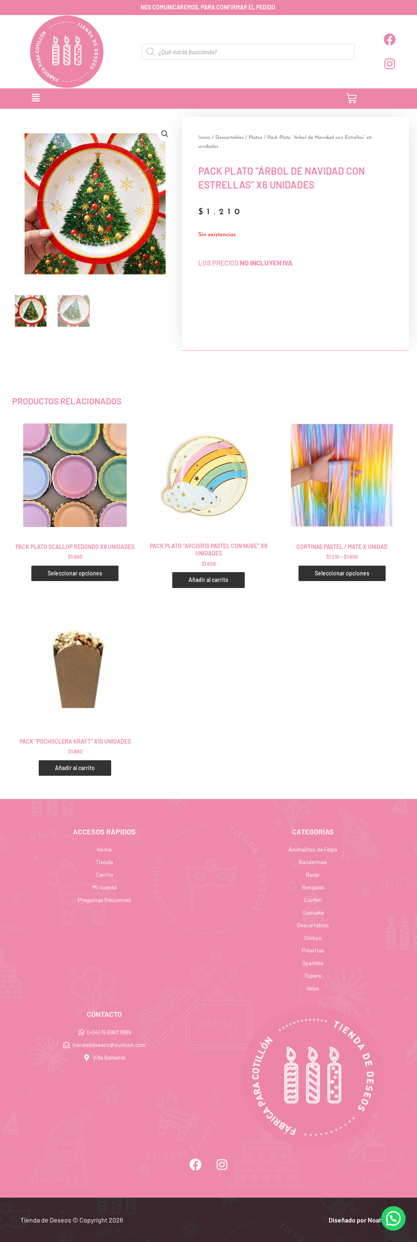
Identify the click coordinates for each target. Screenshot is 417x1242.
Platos (255, 137)
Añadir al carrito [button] (208, 579)
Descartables (229, 137)
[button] (139, 98)
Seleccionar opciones (75, 573)
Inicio (204, 137)
